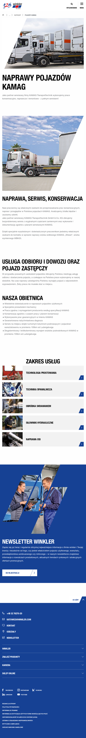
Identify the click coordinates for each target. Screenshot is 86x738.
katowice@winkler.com (19, 619)
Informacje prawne (10, 710)
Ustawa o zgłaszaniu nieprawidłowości (17, 720)
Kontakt (11, 625)
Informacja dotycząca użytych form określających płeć (25, 714)
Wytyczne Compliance (10, 724)
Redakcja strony (9, 704)
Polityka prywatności (10, 707)
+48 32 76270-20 (14, 613)
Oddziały (11, 631)
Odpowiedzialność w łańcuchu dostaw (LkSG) (19, 717)
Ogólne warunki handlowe (12, 727)
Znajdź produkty (11, 656)
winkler (6, 648)
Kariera (6, 665)
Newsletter (13, 637)
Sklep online (8, 673)
